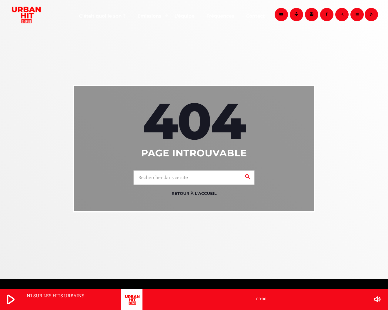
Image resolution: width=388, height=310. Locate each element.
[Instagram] (311, 14)
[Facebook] (326, 14)
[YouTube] (281, 14)
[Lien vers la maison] (25, 14)
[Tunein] (296, 14)
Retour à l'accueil (194, 193)
